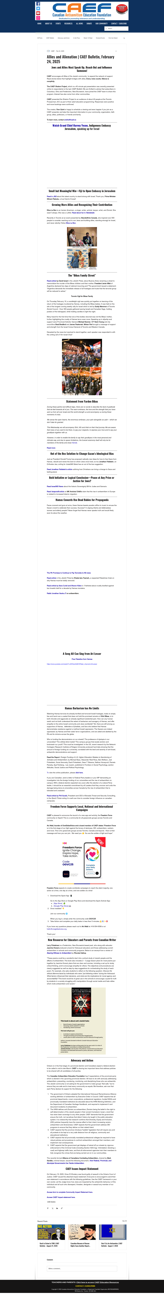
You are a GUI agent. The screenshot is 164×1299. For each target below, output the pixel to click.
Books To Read (88, 38)
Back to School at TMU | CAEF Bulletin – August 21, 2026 (49, 1244)
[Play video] (82, 682)
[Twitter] (38, 8)
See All (124, 1221)
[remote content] (82, 159)
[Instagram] (38, 18)
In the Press (76, 38)
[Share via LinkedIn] (57, 1208)
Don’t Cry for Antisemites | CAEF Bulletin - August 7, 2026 (111, 1244)
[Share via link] (62, 1208)
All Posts (39, 38)
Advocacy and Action (63, 38)
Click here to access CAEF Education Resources (97, 1284)
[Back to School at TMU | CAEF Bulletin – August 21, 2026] (51, 1232)
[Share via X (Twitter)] (52, 1208)
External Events (100, 38)
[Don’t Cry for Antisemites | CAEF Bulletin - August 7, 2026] (113, 1232)
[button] (48, 23)
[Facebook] (38, 4)
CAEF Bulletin (50, 38)
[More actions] (116, 51)
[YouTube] (38, 13)
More (110, 38)
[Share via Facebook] (48, 1208)
